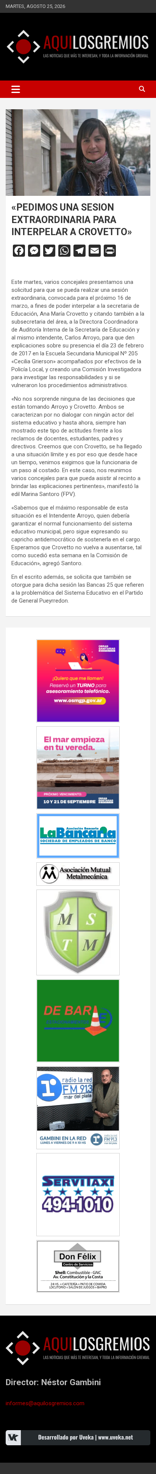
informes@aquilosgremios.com (45, 1403)
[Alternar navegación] (16, 89)
